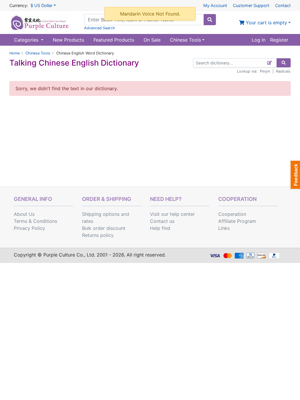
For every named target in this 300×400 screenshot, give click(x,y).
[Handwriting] (269, 62)
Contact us (162, 221)
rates (87, 221)
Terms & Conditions (35, 221)
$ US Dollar (41, 5)
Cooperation (232, 214)
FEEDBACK (295, 175)
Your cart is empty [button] (265, 22)
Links (224, 228)
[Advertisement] (150, 143)
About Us (24, 214)
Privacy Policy (29, 228)
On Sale (152, 40)
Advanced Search (99, 28)
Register (279, 40)
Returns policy (98, 235)
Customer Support (251, 5)
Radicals (283, 71)
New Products (68, 40)
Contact (283, 5)
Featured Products (113, 40)
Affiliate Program (237, 221)
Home (14, 53)
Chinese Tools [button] (185, 40)
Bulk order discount (103, 228)
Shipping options (101, 214)
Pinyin (265, 71)
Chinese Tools (37, 53)
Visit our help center (172, 214)
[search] (210, 19)
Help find (160, 228)
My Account (215, 5)
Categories (27, 40)
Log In (258, 40)
